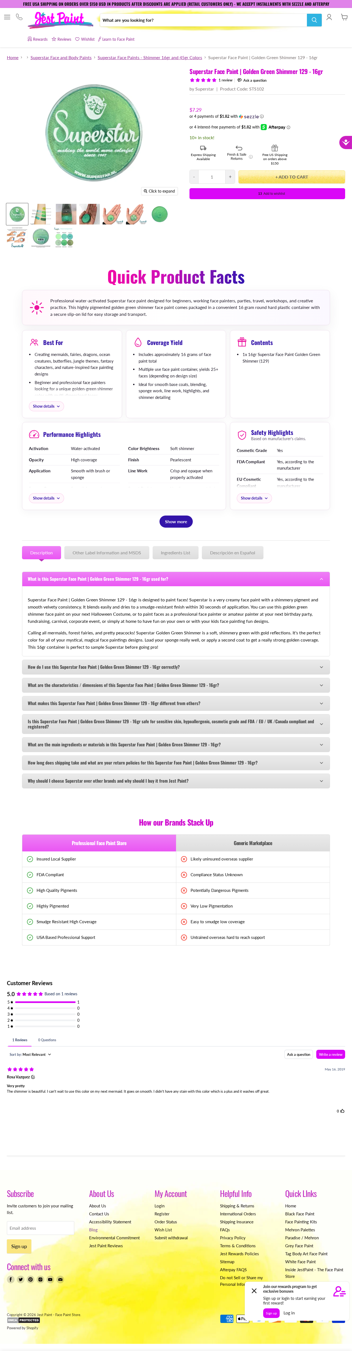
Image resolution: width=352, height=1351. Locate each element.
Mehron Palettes (300, 1229)
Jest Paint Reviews (106, 1245)
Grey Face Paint (299, 1245)
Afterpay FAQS (233, 1269)
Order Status (166, 1221)
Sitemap (227, 1261)
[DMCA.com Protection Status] (23, 1322)
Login (159, 1205)
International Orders (238, 1213)
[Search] (314, 20)
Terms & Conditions (238, 1245)
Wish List (163, 1229)
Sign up (19, 1246)
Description (41, 552)
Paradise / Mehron (302, 1237)
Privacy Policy (233, 1237)
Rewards (40, 39)
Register (162, 1213)
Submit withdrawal (171, 1237)
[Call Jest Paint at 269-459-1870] (19, 17)
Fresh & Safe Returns (240, 157)
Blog (93, 1229)
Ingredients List (175, 552)
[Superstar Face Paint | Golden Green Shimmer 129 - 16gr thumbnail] (17, 214)
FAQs (225, 1229)
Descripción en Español (232, 552)
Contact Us (99, 1213)
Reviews (64, 39)
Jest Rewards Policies (239, 1253)
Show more (176, 521)
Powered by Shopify (22, 1328)
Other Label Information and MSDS (107, 552)
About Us (97, 1205)
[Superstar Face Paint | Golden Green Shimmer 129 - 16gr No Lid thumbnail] (159, 214)
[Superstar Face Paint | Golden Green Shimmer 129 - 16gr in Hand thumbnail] (113, 214)
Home (12, 57)
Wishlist (87, 39)
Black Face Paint (299, 1213)
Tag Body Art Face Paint (306, 1253)
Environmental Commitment (114, 1237)
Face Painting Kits (301, 1221)
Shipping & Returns (237, 1205)
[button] (267, 116)
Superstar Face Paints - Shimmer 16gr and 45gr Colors (150, 57)
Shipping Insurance (237, 1221)
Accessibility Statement (110, 1221)
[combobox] (203, 20)
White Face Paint (300, 1261)
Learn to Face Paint (118, 39)
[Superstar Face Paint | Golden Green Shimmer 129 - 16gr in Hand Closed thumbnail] (136, 214)
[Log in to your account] (329, 17)
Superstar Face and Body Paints (61, 57)
